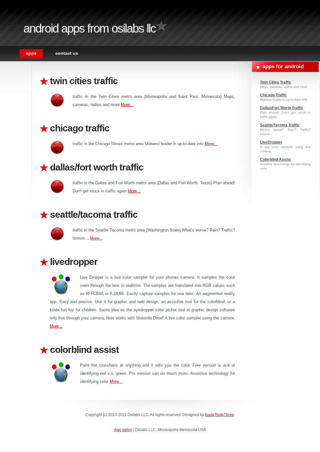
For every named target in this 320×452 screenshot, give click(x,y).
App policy (123, 430)
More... (127, 104)
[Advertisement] (19, 155)
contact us (66, 53)
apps (31, 53)
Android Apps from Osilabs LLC (89, 28)
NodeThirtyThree (219, 415)
